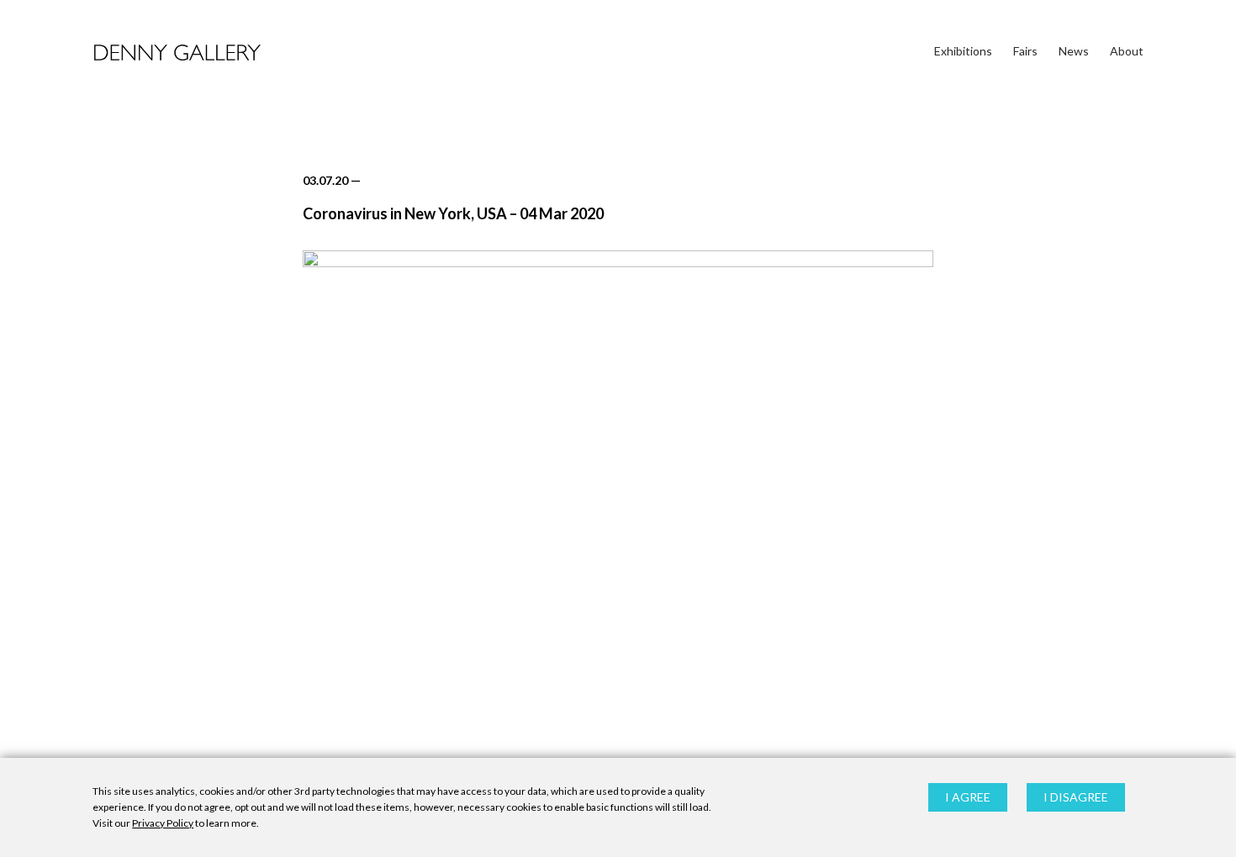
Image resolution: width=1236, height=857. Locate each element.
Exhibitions (963, 51)
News (1074, 51)
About (1127, 51)
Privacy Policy (162, 824)
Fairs (1025, 51)
